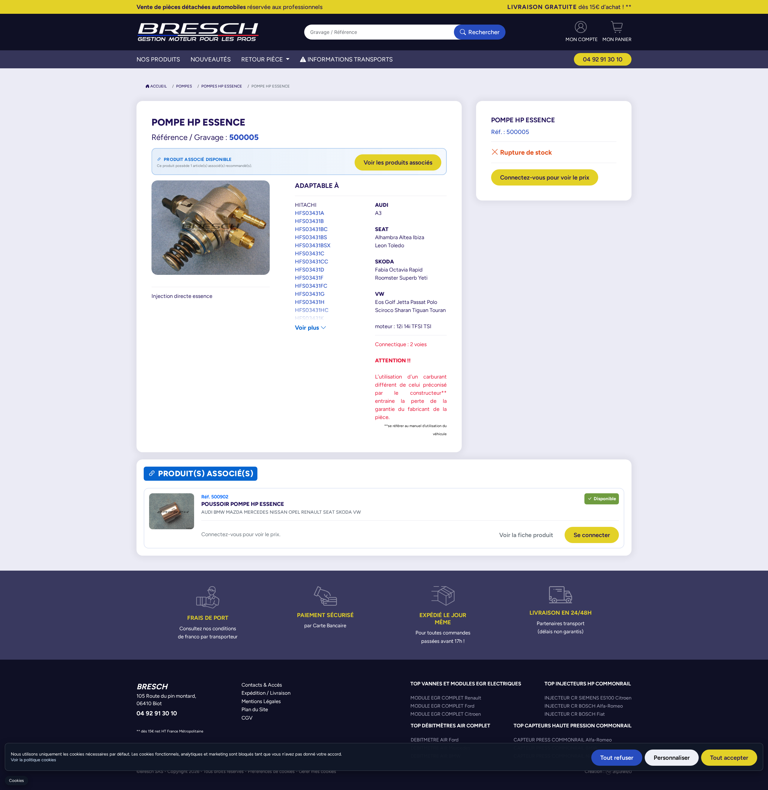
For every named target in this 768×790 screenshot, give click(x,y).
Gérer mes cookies (317, 771)
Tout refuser (616, 757)
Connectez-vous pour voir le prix (544, 177)
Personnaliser (672, 757)
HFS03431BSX (312, 245)
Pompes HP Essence (221, 86)
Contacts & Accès (262, 685)
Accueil (158, 86)
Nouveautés (210, 59)
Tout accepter (729, 757)
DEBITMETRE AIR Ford (434, 740)
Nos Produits (158, 59)
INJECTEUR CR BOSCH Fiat (574, 714)
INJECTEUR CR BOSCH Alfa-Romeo (583, 706)
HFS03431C (309, 253)
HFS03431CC (311, 261)
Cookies (16, 780)
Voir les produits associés (398, 162)
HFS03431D (309, 269)
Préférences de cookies (271, 771)
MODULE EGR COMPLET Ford (442, 706)
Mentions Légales (261, 701)
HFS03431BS (311, 237)
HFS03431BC (311, 229)
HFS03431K (309, 318)
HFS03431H (310, 302)
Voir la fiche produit (526, 534)
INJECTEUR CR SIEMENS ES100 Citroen (588, 698)
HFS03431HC (311, 310)
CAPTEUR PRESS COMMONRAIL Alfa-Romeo (563, 740)
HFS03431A (309, 213)
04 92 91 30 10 (602, 59)
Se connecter (592, 534)
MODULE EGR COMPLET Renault (445, 698)
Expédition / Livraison (266, 693)
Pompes (184, 86)
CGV (247, 718)
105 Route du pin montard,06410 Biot (166, 700)
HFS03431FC (311, 286)
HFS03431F (309, 278)
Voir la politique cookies (33, 759)
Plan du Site (255, 709)
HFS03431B (309, 221)
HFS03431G (310, 294)
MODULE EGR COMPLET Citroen (445, 714)
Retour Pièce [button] (262, 59)
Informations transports (349, 59)
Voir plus (307, 327)
